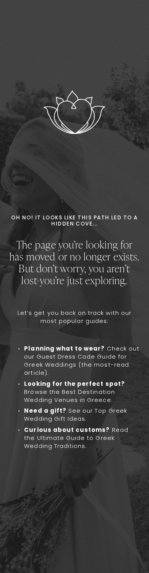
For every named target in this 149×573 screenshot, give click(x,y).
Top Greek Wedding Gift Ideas (75, 415)
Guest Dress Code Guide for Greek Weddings (75, 360)
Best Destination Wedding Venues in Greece (69, 396)
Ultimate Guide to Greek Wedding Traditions (69, 442)
